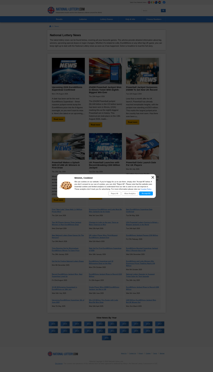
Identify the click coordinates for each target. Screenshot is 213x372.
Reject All (114, 193)
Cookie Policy (146, 189)
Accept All (146, 193)
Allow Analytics (130, 193)
